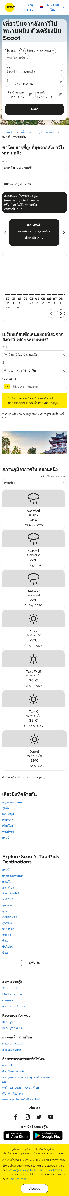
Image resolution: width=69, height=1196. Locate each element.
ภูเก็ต (5, 808)
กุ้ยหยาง (7, 905)
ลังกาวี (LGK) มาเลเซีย (21, 72)
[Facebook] (15, 1116)
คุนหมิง (7, 923)
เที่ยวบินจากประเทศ (43, 1153)
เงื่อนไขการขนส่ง (13, 1071)
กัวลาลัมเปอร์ (10, 893)
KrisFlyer (8, 1022)
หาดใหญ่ (8, 831)
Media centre (12, 994)
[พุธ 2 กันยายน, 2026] (25, 294)
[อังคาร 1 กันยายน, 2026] (19, 294)
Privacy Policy (18, 1170)
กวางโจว (8, 887)
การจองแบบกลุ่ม (13, 1049)
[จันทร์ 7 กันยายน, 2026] (54, 294)
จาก (9, 67)
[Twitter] (39, 1116)
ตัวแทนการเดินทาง (14, 1043)
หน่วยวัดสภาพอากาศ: (53, 476)
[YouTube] (50, 1116)
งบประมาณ (9, 378)
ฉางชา (6, 935)
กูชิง (5, 911)
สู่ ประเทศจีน (46, 132)
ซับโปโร (7, 946)
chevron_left (5, 232)
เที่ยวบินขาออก (15, 92)
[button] (39, 51)
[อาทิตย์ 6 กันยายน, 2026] (49, 294)
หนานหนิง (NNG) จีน (20, 84)
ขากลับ (41, 92)
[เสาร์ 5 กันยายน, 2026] (43, 294)
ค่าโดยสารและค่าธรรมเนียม (20, 1087)
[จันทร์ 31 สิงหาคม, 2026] (13, 294)
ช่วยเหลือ (8, 1065)
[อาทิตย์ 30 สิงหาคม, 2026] (7, 294)
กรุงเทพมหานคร (13, 802)
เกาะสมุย (8, 814)
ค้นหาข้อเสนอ (34, 237)
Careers (7, 1000)
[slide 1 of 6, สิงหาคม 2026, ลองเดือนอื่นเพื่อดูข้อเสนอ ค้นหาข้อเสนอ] (34, 232)
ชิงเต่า (6, 940)
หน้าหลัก (8, 132)
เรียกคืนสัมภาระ (12, 1093)
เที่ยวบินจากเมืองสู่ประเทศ (16, 1153)
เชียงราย (7, 820)
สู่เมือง (27, 1149)
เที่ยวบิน (26, 132)
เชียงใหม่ (8, 826)
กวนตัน (7, 881)
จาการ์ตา (8, 929)
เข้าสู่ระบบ (29, 7)
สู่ (7, 80)
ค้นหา (34, 109)
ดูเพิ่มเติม (34, 963)
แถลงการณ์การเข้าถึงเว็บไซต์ (21, 1099)
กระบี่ (5, 837)
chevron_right (64, 232)
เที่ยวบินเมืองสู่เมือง (44, 1149)
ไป (4, 177)
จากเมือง (61, 1153)
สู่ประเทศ (16, 1149)
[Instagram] (27, 1116)
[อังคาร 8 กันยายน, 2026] (60, 294)
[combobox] (32, 168)
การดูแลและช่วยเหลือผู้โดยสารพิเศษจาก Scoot (28, 1079)
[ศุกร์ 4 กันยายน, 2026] (37, 294)
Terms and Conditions (46, 1170)
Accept (34, 1188)
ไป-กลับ (12, 50)
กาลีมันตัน (8, 899)
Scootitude (10, 988)
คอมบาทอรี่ (9, 917)
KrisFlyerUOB (12, 1028)
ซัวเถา (6, 952)
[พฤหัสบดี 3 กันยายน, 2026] (31, 294)
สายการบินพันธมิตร (15, 1006)
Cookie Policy (18, 1179)
